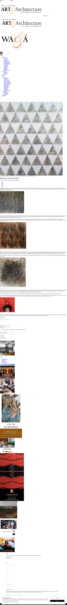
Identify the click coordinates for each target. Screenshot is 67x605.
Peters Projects (12, 314)
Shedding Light (4, 362)
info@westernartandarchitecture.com (11, 559)
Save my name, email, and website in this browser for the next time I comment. (13, 329)
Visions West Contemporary (29, 315)
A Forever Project (4, 361)
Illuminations (17, 180)
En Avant (3, 360)
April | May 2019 (12, 180)
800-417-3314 (8, 558)
